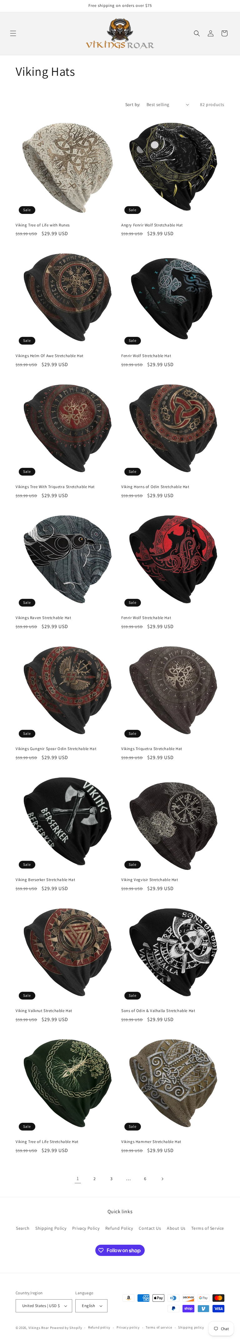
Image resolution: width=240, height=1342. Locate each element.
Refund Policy (119, 1228)
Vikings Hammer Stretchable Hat (151, 1141)
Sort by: (132, 104)
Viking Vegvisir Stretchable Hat (149, 879)
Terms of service (159, 1327)
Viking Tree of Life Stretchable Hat (47, 1141)
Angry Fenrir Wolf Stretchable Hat (152, 225)
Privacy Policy (85, 1228)
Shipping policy (191, 1327)
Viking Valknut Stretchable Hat (44, 1010)
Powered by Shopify (66, 1327)
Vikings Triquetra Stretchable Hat (151, 748)
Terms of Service (207, 1228)
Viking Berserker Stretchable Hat (45, 879)
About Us (176, 1228)
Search (23, 1228)
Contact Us (150, 1228)
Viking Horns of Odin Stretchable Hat (155, 486)
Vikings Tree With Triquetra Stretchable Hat (55, 486)
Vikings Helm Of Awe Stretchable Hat (49, 355)
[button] (13, 33)
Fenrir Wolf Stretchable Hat (146, 355)
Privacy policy (128, 1327)
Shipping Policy (50, 1228)
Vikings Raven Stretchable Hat (43, 617)
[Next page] (162, 1179)
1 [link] (78, 1178)
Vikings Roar (38, 1327)
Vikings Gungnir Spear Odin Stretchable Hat (56, 748)
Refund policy (99, 1327)
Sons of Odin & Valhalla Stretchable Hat (158, 1010)
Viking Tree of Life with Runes (43, 225)
